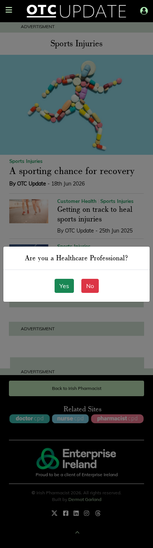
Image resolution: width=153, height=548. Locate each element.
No (90, 286)
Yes (64, 286)
